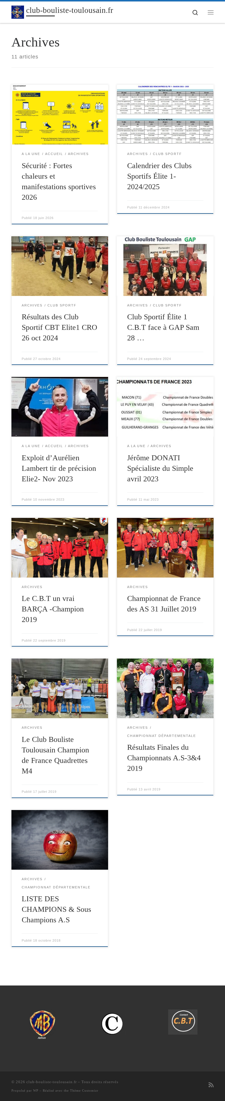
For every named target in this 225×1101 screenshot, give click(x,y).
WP (35, 1090)
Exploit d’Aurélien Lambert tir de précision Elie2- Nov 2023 (59, 468)
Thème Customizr (84, 1090)
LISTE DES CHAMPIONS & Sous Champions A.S (56, 909)
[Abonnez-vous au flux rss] (211, 1085)
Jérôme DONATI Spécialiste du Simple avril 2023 (160, 468)
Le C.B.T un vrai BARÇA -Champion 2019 (53, 609)
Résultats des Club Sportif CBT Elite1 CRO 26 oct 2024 (59, 327)
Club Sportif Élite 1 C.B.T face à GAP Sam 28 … (163, 327)
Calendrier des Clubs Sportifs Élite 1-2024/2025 (159, 176)
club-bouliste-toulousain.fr (51, 1082)
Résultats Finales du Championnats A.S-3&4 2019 (164, 758)
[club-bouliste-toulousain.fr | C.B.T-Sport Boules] (17, 11)
